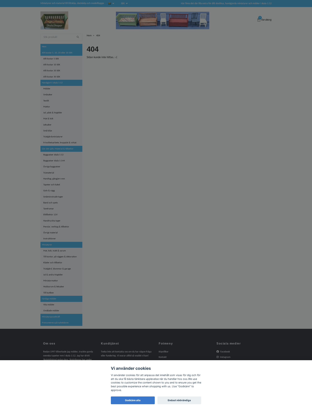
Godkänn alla (132, 400)
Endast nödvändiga (179, 400)
